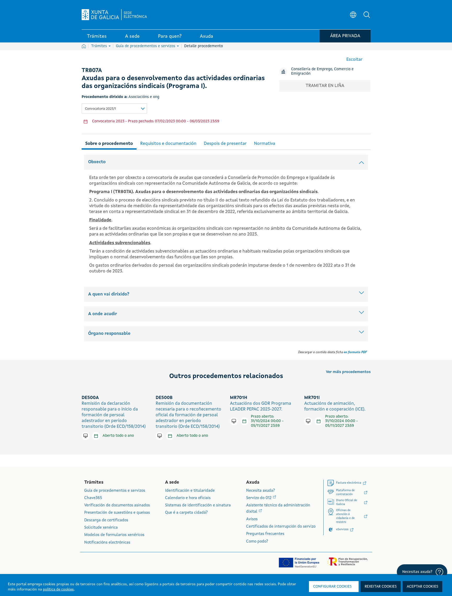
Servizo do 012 (259, 498)
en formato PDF (355, 352)
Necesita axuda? (260, 491)
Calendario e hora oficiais (188, 498)
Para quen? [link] (170, 36)
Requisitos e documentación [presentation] (168, 143)
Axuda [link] (206, 36)
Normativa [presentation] (264, 143)
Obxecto (97, 162)
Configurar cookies (332, 586)
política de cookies (58, 589)
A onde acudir (102, 314)
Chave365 (93, 498)
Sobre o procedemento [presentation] (109, 143)
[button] (367, 15)
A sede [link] (132, 36)
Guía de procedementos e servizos (146, 46)
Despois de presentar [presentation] (225, 143)
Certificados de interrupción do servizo (280, 527)
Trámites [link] (97, 36)
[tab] (109, 143)
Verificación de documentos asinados (117, 505)
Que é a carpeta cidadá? (186, 513)
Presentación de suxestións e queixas (117, 513)
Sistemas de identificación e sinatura (198, 505)
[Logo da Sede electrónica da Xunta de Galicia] (114, 14)
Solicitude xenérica (101, 528)
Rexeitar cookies (381, 586)
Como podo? (257, 542)
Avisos (252, 519)
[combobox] (114, 108)
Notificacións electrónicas (107, 543)
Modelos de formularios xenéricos (114, 535)
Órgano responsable (109, 333)
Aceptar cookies (422, 586)
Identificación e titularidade (190, 491)
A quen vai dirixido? (108, 294)
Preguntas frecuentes (265, 534)
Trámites (99, 46)
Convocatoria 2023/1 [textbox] (100, 109)
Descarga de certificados (106, 520)
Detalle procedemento (203, 46)
